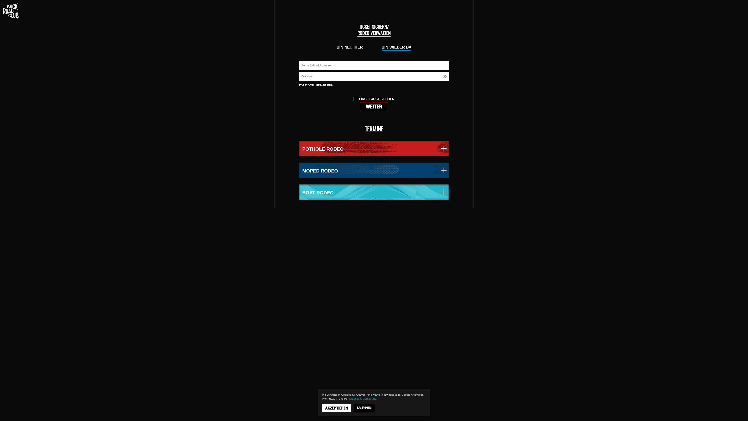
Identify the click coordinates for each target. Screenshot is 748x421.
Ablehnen (364, 408)
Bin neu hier (350, 47)
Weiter (374, 106)
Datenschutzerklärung (362, 398)
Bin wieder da (396, 47)
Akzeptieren (336, 408)
